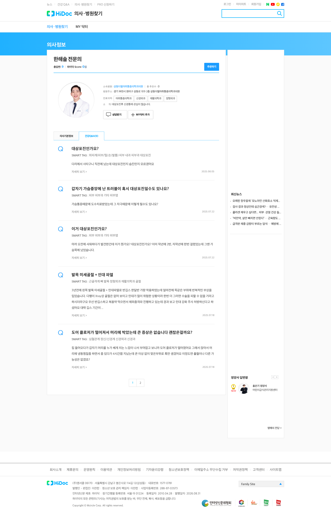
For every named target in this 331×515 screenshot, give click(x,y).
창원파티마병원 (260, 420)
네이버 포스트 (267, 4)
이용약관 (106, 470)
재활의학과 (128, 281)
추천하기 (211, 66)
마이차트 (241, 4)
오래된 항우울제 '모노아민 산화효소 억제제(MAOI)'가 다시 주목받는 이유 (257, 201)
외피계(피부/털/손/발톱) (103, 155)
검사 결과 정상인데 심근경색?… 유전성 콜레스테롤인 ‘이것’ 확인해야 (257, 207)
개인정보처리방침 (129, 470)
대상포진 (145, 155)
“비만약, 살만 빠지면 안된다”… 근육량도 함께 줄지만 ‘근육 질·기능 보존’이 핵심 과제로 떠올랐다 (257, 218)
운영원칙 (89, 470)
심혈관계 (94, 339)
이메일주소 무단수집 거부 (211, 470)
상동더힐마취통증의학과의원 (128, 86)
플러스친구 (278, 4)
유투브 (273, 4)
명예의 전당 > (275, 428)
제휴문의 (72, 470)
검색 (279, 13)
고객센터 (259, 470)
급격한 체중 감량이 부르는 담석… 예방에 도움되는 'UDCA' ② (257, 224)
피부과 (135, 155)
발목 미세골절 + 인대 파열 (92, 275)
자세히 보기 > (79, 172)
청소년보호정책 (179, 470)
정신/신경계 (107, 339)
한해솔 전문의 (68, 59)
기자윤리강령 (154, 470)
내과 (128, 155)
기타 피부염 (111, 195)
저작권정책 (240, 470)
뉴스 (49, 5)
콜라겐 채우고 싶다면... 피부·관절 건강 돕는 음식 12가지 (257, 212)
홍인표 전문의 (259, 401)
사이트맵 (275, 470)
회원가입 (256, 4)
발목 (106, 281)
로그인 (227, 4)
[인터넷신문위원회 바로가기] (218, 505)
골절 (138, 281)
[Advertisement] (256, 117)
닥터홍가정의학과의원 (263, 405)
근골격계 (94, 281)
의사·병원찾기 (83, 5)
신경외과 (121, 339)
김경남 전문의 (259, 386)
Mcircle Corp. (94, 505)
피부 (122, 155)
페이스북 (282, 4)
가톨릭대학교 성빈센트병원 (266, 390)
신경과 (131, 339)
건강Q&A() (91, 136)
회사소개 (55, 470)
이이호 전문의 (259, 415)
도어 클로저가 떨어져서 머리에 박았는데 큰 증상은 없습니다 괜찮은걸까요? (132, 332)
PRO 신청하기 (105, 5)
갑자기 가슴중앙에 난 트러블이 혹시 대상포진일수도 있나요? (120, 189)
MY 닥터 (82, 27)
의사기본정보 (66, 136)
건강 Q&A (63, 5)
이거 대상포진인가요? (89, 229)
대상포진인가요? (85, 148)
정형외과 (115, 281)
